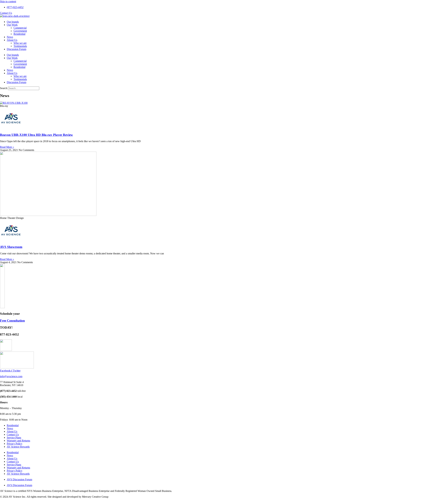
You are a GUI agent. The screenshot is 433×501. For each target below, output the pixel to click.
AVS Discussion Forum (19, 479)
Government (20, 30)
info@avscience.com (11, 376)
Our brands (13, 21)
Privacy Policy (14, 443)
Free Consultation (12, 320)
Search (3, 88)
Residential (19, 33)
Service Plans (14, 437)
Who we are (20, 43)
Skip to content (8, 1)
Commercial (20, 27)
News (10, 36)
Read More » (7, 147)
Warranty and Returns (18, 440)
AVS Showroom (11, 247)
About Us (12, 40)
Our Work (12, 24)
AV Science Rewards (18, 446)
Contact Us (13, 434)
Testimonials (20, 46)
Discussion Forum (16, 49)
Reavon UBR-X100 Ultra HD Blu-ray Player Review (36, 135)
